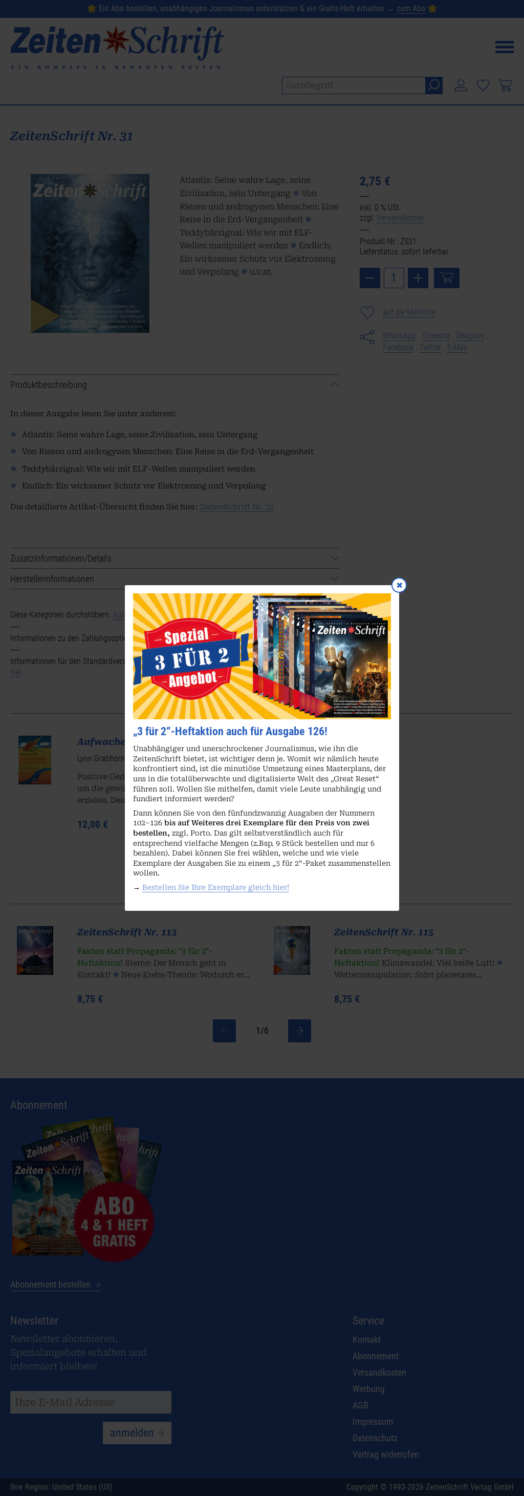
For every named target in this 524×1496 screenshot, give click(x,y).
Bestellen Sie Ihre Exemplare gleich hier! (215, 887)
